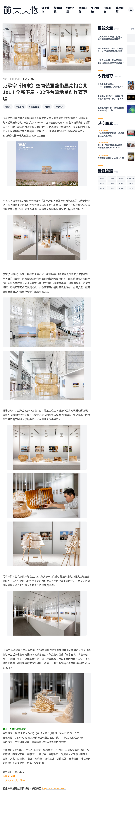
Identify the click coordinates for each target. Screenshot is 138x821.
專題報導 (120, 9)
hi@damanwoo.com (54, 788)
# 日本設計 (130, 178)
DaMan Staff (29, 79)
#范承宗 (59, 106)
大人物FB (8, 780)
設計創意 (58, 9)
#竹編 (47, 106)
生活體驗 (95, 9)
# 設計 (102, 178)
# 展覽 (111, 188)
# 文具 (121, 188)
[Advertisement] (47, 801)
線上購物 (45, 9)
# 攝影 (111, 178)
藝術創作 (82, 9)
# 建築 (121, 178)
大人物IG (20, 780)
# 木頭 (102, 188)
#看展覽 (20, 106)
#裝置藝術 (34, 106)
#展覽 (8, 106)
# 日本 (131, 188)
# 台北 (102, 183)
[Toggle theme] (131, 9)
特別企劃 (70, 9)
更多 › (133, 29)
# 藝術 (131, 183)
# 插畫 (111, 183)
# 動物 (121, 183)
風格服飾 (107, 9)
